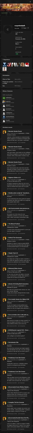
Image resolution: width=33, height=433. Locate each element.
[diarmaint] (9, 64)
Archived (9, 196)
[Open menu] (30, 1)
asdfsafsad (8, 97)
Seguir (25, 28)
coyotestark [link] (4, 13)
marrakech (8, 108)
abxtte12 (8, 105)
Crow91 (8, 120)
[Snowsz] (22, 64)
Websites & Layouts (12, 287)
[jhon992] (18, 64)
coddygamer (9, 112)
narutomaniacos (10, 116)
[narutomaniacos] (4, 64)
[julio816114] (13, 64)
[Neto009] (27, 64)
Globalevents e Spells (12, 227)
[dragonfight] (4, 69)
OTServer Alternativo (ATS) (14, 181)
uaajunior (8, 101)
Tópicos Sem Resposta (13, 390)
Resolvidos (10, 406)
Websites (9, 302)
